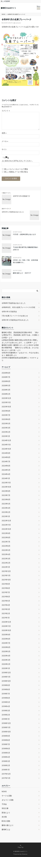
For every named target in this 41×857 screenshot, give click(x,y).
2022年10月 (6, 529)
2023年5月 (6, 504)
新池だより (6, 813)
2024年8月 (6, 457)
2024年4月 (6, 474)
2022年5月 (6, 550)
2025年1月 (6, 436)
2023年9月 (6, 491)
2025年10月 (6, 407)
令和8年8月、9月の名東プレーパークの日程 (18, 307)
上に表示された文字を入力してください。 (18, 161)
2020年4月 (6, 656)
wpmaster (18, 23)
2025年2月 (6, 432)
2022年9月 (6, 533)
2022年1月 (6, 567)
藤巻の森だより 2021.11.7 (22, 273)
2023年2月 (6, 512)
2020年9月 (6, 634)
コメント (6, 111)
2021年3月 (6, 609)
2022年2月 (6, 563)
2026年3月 (6, 390)
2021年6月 (6, 596)
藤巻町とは (6, 829)
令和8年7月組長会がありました (14, 303)
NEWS (4, 791)
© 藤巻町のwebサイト (20, 851)
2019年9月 (6, 685)
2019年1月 (6, 719)
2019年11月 (6, 677)
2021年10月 (6, 580)
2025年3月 (6, 428)
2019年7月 (6, 694)
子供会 (4, 804)
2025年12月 (6, 398)
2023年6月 (6, 499)
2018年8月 (6, 740)
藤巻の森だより (7, 825)
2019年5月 (6, 702)
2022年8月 (6, 537)
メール (5, 141)
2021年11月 (6, 575)
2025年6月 (6, 419)
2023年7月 (6, 495)
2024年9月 (6, 453)
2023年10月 (6, 487)
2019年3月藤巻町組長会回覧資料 (14, 358)
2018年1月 (6, 770)
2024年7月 (6, 461)
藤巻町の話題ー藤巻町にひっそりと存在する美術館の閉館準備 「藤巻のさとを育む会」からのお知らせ (20, 347)
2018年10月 (6, 732)
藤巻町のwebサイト (8, 8)
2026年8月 (6, 373)
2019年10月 (6, 681)
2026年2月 (6, 394)
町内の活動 (6, 821)
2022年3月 (6, 559)
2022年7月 (6, 542)
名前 (4, 133)
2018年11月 (6, 727)
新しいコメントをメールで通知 (16, 169)
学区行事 (5, 808)
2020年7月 (6, 643)
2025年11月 (6, 402)
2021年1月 (6, 618)
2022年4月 (6, 554)
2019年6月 (6, 698)
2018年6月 (6, 748)
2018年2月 (6, 765)
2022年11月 (6, 525)
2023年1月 (6, 516)
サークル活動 (7, 796)
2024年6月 (6, 466)
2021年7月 (6, 592)
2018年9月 (6, 736)
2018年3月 (6, 761)
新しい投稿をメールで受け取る (16, 172)
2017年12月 (6, 774)
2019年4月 (6, 706)
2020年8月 (6, 639)
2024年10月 (6, 449)
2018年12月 (6, 723)
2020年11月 (6, 626)
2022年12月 (6, 521)
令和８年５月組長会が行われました (15, 320)
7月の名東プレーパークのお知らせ (15, 316)
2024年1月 (6, 478)
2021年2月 (6, 613)
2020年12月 (6, 622)
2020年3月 (6, 660)
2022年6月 (6, 546)
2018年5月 (6, 753)
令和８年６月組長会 (9, 311)
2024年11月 (6, 445)
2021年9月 (6, 584)
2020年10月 (6, 630)
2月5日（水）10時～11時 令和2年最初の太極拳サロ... (25, 261)
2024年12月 (6, 440)
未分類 (4, 817)
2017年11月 (6, 778)
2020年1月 (6, 668)
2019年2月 (6, 715)
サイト (4, 149)
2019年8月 (6, 689)
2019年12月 (6, 672)
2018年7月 (6, 744)
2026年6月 (6, 381)
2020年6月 (6, 647)
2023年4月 (6, 508)
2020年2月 (6, 664)
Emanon (24, 854)
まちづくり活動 (7, 800)
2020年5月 (6, 651)
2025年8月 (6, 411)
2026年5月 (6, 385)
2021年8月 (6, 588)
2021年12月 (6, 571)
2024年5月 (6, 470)
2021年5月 (6, 601)
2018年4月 (6, 757)
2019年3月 (6, 710)
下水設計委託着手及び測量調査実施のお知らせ (25, 248)
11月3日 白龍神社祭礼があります (24, 234)
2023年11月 (6, 483)
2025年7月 (6, 415)
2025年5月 (6, 423)
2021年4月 (6, 605)
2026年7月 (6, 377)
